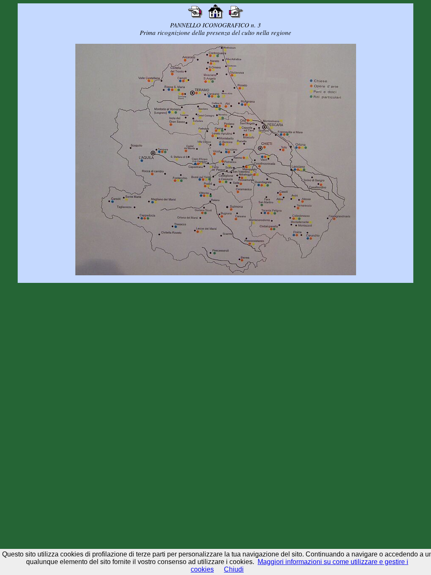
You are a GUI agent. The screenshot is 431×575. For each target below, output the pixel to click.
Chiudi (234, 569)
